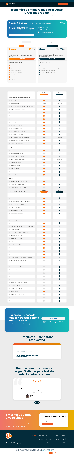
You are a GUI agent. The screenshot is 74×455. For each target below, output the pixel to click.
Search (56, 0)
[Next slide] (38, 402)
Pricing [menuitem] (34, 433)
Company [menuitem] (64, 433)
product (33, 4)
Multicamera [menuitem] (57, 439)
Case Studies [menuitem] (48, 443)
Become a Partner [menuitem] (65, 442)
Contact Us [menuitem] (64, 440)
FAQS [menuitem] (64, 0)
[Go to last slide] (35, 402)
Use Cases (47, 4)
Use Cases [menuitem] (57, 433)
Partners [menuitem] (47, 436)
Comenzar (21, 35)
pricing (53, 4)
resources (39, 4)
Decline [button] (55, 452)
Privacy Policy (44, 450)
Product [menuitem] (41, 433)
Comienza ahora (53, 318)
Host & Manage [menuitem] (41, 435)
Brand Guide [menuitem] (64, 439)
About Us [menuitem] (63, 435)
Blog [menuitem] (46, 435)
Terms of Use (50, 450)
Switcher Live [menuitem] (48, 440)
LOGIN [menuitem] (67, 0)
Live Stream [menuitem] (41, 439)
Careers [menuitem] (63, 436)
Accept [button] (51, 452)
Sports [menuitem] (56, 436)
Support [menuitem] (34, 435)
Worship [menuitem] (56, 435)
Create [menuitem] (40, 436)
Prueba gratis (44, 94)
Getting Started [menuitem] (48, 439)
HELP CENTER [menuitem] (60, 0)
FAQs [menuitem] (47, 442)
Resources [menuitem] (48, 433)
